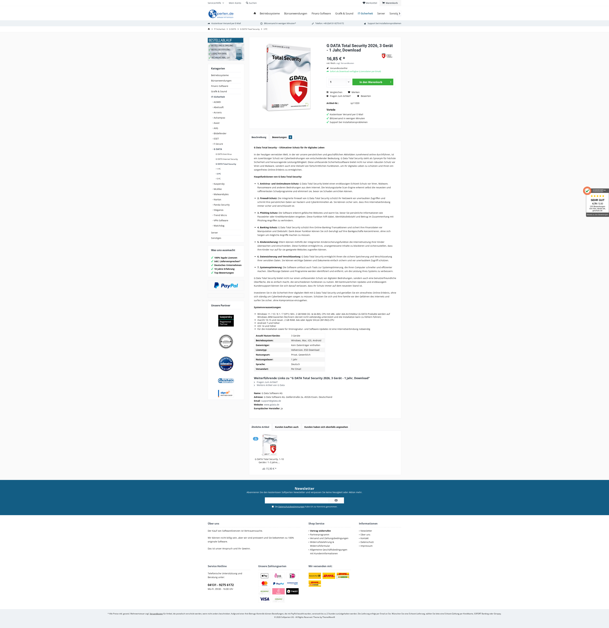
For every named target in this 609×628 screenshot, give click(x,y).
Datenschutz (367, 542)
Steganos (218, 209)
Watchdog (218, 225)
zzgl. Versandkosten (345, 63)
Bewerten (365, 95)
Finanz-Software (219, 85)
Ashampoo (219, 117)
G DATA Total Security (225, 164)
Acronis (217, 112)
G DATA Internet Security (226, 159)
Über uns (365, 534)
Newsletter (366, 530)
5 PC (218, 178)
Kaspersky (219, 183)
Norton (217, 199)
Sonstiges (216, 238)
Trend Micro (220, 215)
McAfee (217, 189)
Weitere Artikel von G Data (270, 385)
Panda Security (221, 204)
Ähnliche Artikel (260, 426)
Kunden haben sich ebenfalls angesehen (326, 426)
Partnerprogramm (319, 534)
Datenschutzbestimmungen (291, 506)
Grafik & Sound (219, 91)
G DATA (217, 149)
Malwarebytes (221, 194)
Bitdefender (219, 133)
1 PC (218, 169)
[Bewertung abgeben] (352, 54)
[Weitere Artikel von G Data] (387, 55)
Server (214, 232)
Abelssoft (218, 107)
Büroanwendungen (221, 80)
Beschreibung (259, 137)
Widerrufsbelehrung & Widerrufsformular (322, 544)
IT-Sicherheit (218, 96)
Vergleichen (335, 92)
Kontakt (364, 538)
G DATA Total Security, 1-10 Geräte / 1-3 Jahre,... (269, 461)
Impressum (366, 545)
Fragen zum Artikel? (340, 95)
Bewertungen (281, 137)
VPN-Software (220, 220)
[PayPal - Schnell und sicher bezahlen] (226, 285)
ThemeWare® (328, 617)
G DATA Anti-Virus (223, 154)
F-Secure (218, 143)
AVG (215, 128)
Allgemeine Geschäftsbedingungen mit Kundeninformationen (328, 551)
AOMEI (217, 102)
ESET (216, 138)
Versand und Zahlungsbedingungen (329, 538)
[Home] (255, 13)
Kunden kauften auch (286, 426)
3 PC (218, 173)
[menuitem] (390, 3)
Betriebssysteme (220, 75)
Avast (216, 122)
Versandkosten (156, 613)
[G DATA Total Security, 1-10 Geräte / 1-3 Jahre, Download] (269, 445)
